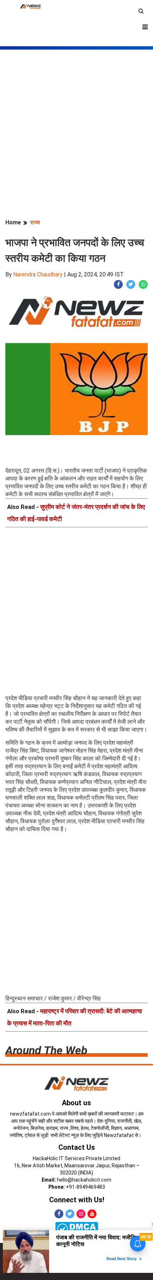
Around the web (46, 1050)
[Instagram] (80, 1213)
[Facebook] (58, 1213)
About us (76, 1102)
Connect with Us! (76, 1199)
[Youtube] (92, 1213)
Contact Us (76, 1147)
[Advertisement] (76, 126)
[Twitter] (69, 1213)
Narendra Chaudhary (38, 274)
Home (13, 222)
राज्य (35, 222)
